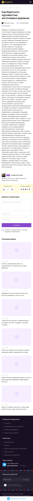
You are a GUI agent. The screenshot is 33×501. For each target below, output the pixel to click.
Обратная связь (9, 442)
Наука (18, 7)
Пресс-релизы (8, 452)
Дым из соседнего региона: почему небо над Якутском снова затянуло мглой (15, 408)
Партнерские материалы (12, 455)
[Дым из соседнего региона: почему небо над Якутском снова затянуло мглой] (16, 393)
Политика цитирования (11, 429)
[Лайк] (4, 189)
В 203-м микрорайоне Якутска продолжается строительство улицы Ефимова (14, 266)
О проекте (7, 423)
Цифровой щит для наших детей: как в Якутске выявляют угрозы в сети (15, 294)
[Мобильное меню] (30, 2)
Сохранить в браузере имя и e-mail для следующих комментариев (15, 230)
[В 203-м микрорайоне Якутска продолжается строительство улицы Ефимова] (16, 250)
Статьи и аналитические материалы (15, 448)
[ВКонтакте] (21, 189)
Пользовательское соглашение (14, 426)
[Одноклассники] (23, 189)
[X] (27, 189)
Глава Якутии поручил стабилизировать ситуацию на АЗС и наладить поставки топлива (15, 323)
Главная (4, 7)
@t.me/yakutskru (12, 465)
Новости (11, 7)
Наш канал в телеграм (18, 498)
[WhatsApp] (29, 189)
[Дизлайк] (12, 189)
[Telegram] (25, 189)
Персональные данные (11, 433)
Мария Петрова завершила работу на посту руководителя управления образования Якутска (16, 380)
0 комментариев (23, 23)
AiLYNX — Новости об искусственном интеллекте (15, 485)
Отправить (26, 479)
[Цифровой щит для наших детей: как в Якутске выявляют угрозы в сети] (16, 280)
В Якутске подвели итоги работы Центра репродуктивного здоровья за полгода (15, 351)
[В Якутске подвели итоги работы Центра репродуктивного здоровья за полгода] (16, 337)
